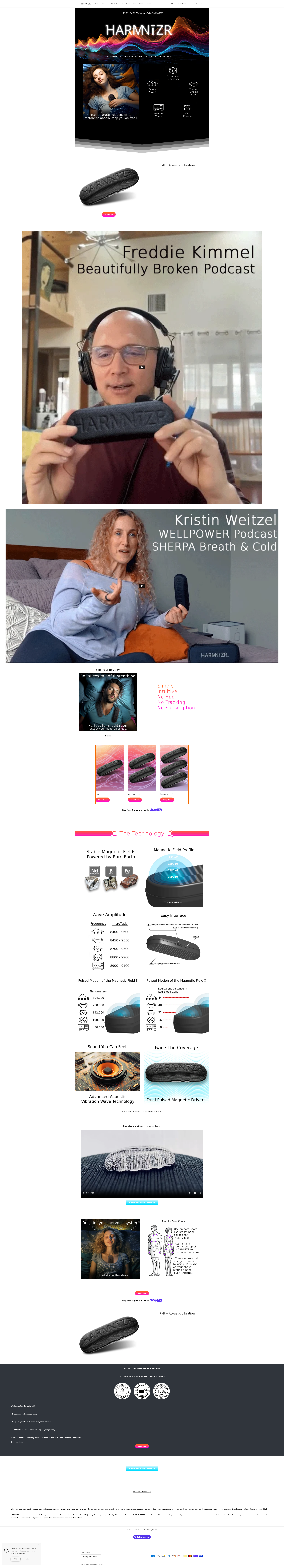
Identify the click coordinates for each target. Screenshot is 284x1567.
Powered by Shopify (97, 1564)
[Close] (39, 1544)
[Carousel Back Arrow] (82, 703)
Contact (136, 1530)
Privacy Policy (152, 1530)
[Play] (142, 367)
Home (129, 1530)
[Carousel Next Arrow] (133, 703)
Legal (143, 1530)
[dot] (105, 735)
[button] (114, 3)
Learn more (21, 1553)
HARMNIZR (89, 1564)
